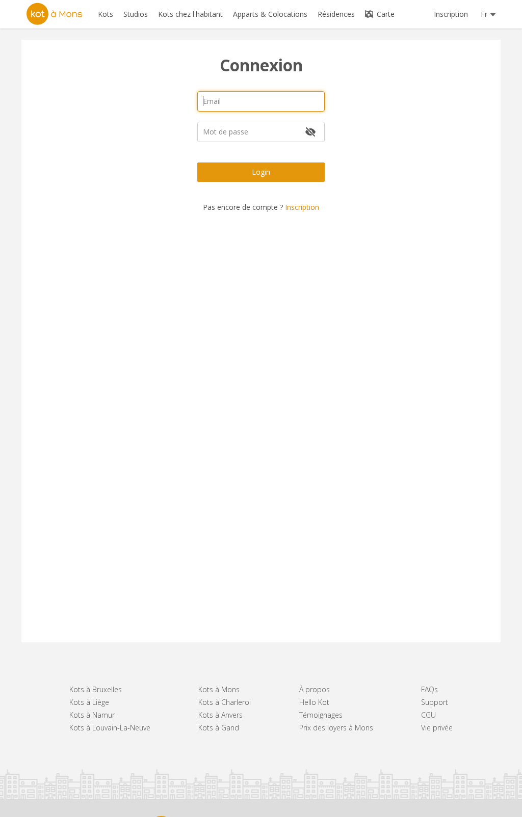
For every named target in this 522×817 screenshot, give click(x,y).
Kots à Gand (218, 727)
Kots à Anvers (220, 715)
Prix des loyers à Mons (336, 727)
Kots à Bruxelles (95, 689)
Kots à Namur (92, 715)
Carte (385, 14)
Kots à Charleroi (224, 702)
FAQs (429, 689)
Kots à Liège (89, 702)
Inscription (451, 14)
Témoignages (321, 715)
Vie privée (437, 727)
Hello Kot (314, 702)
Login (261, 172)
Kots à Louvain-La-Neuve (109, 727)
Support (434, 702)
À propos (314, 689)
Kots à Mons (219, 689)
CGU (428, 715)
